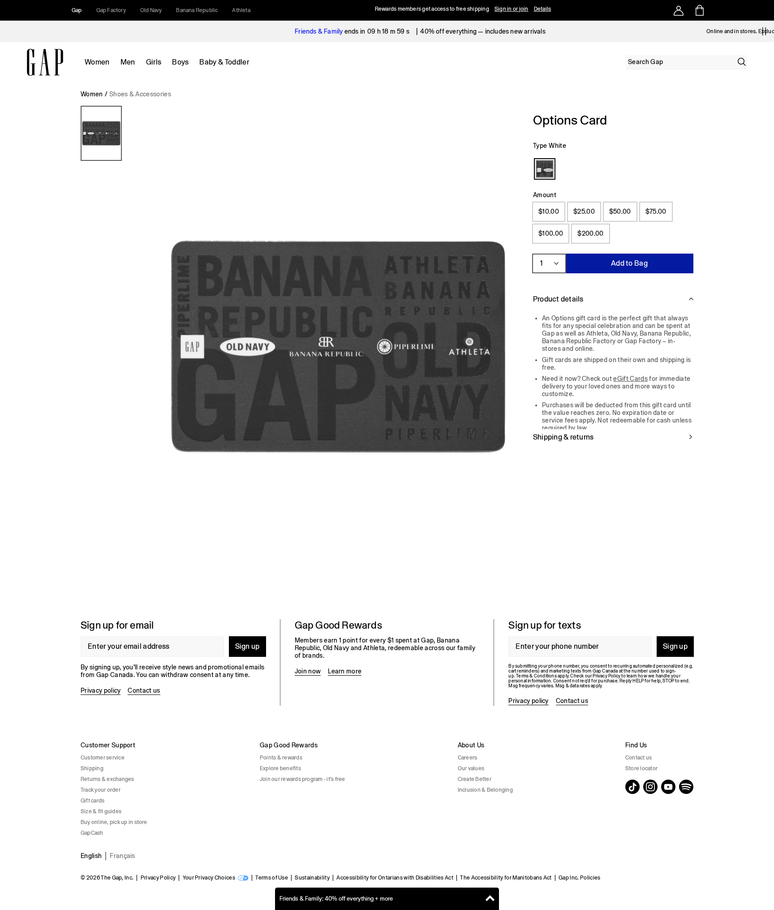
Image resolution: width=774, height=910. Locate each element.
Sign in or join (511, 9)
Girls (154, 62)
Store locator (641, 768)
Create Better (474, 779)
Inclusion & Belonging (485, 790)
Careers (467, 758)
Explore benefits (280, 768)
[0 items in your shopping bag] (699, 10)
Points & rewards (281, 758)
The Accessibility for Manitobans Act (506, 878)
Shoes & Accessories (140, 94)
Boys (180, 62)
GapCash (92, 833)
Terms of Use (271, 878)
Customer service (103, 758)
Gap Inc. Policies (579, 878)
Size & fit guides (101, 811)
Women (97, 62)
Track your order (100, 790)
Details (542, 9)
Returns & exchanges (107, 779)
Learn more (344, 671)
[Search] (741, 61)
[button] (299, 350)
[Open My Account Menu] (678, 10)
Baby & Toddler (224, 62)
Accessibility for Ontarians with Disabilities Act (394, 878)
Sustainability (312, 878)
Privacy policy (100, 690)
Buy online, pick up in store (114, 822)
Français (122, 855)
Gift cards (92, 801)
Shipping (92, 768)
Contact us (144, 690)
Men (127, 62)
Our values (471, 768)
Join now (308, 671)
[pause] (764, 31)
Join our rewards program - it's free (302, 779)
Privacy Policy (158, 878)
